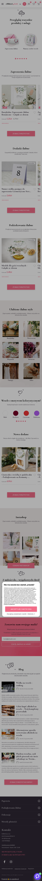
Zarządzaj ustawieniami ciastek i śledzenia (20, 614)
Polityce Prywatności (9, 604)
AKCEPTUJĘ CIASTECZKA (21, 609)
